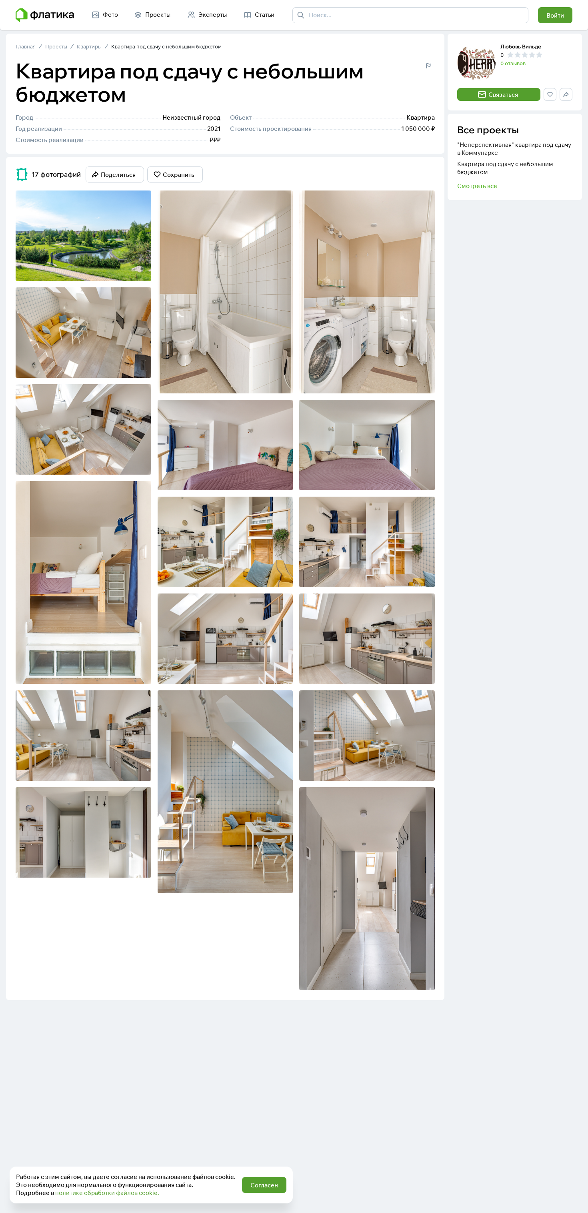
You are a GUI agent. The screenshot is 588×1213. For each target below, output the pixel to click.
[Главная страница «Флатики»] (45, 15)
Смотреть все (477, 186)
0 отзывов (513, 63)
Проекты (56, 46)
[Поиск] (301, 15)
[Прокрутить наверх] (574, 1199)
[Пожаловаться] (428, 65)
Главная (26, 46)
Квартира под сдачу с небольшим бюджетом (166, 46)
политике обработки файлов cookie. (107, 1193)
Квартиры (89, 46)
